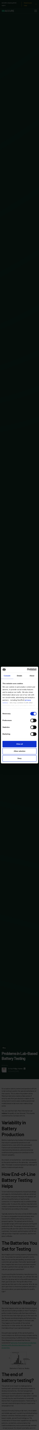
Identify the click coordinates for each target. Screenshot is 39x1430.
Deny (19, 758)
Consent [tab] (7, 676)
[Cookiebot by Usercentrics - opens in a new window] (28, 669)
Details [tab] (19, 676)
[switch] (33, 720)
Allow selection (19, 751)
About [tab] (32, 676)
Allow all (19, 744)
